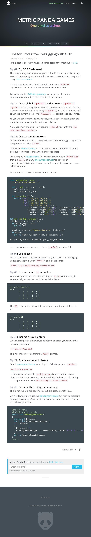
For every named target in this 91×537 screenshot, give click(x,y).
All (44, 43)
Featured (35, 43)
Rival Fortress (54, 43)
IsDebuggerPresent (49, 395)
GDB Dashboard (24, 79)
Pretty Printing (28, 148)
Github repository (37, 93)
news (67, 3)
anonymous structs (44, 159)
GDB (75, 62)
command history (26, 364)
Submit (77, 466)
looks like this (55, 462)
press (74, 3)
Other (65, 43)
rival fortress (56, 3)
